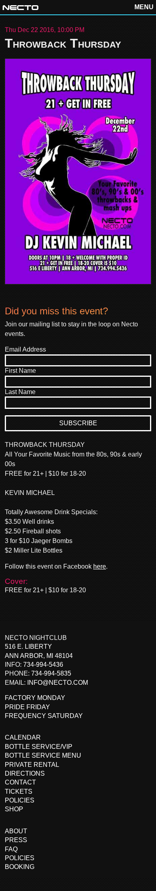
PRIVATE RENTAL (32, 764)
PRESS (16, 840)
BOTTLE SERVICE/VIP (38, 746)
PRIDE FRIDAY (27, 707)
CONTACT (20, 782)
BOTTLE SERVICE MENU (43, 755)
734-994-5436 (43, 664)
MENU (144, 7)
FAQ (11, 849)
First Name (20, 370)
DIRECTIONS (25, 773)
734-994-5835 (51, 673)
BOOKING (19, 866)
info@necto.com (57, 682)
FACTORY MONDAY (35, 697)
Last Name (20, 391)
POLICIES (19, 800)
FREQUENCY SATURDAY (44, 715)
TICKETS (18, 791)
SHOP (14, 809)
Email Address (25, 349)
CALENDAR (23, 737)
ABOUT (16, 831)
